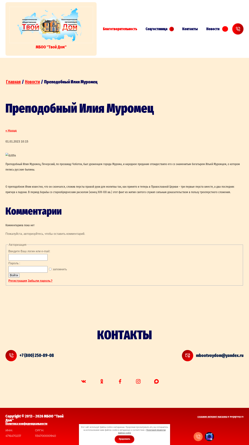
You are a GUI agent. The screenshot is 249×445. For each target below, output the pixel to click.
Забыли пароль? (40, 280)
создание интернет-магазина (212, 417)
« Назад (11, 130)
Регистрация (17, 280)
